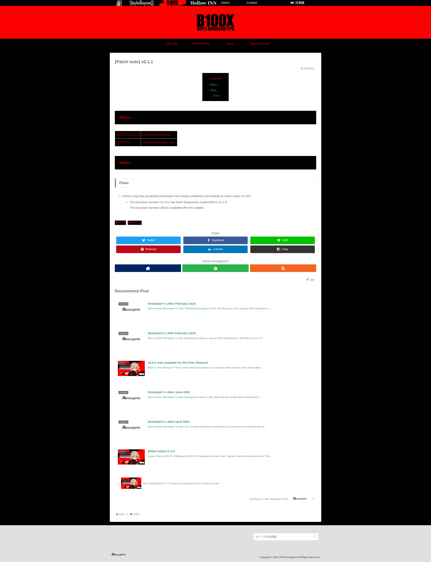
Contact (252, 2)
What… (214, 90)
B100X (122, 222)
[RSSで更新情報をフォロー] (283, 268)
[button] (315, 537)
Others (225, 2)
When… (215, 84)
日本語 (299, 2)
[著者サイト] (148, 268)
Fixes (216, 95)
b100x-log (136, 222)
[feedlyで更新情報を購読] (215, 268)
